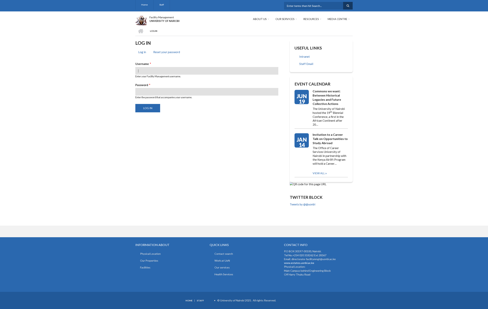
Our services (222, 267)
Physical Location (150, 253)
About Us (260, 19)
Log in (143, 52)
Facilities (145, 267)
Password (141, 85)
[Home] (141, 20)
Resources (311, 19)
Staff (161, 4)
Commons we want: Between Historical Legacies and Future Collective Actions (327, 97)
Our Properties (149, 260)
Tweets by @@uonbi (302, 204)
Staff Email (306, 63)
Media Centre (337, 19)
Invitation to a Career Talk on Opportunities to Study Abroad (330, 139)
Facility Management (161, 17)
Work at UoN (222, 260)
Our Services (285, 19)
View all (319, 173)
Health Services (223, 274)
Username (142, 63)
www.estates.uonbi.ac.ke (299, 262)
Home (144, 4)
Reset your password (166, 52)
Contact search (223, 253)
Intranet (304, 56)
